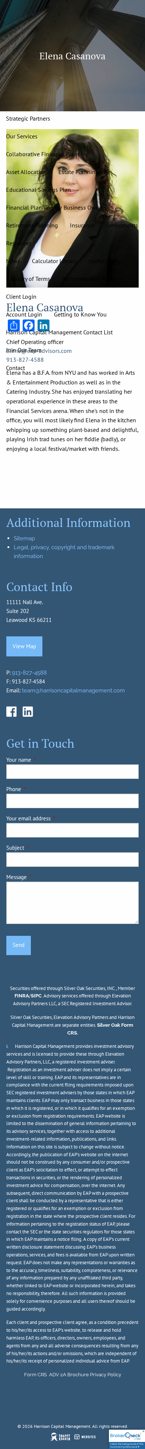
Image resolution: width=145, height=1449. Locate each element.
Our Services (22, 136)
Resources (19, 243)
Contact (15, 367)
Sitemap (24, 538)
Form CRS (35, 1374)
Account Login (24, 314)
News (13, 261)
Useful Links (104, 261)
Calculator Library (54, 261)
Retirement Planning (32, 225)
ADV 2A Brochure (69, 1374)
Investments (122, 225)
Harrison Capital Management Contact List (59, 332)
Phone (39, 789)
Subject (40, 847)
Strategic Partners (28, 118)
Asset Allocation (26, 172)
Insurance (82, 225)
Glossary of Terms (28, 278)
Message (42, 877)
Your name (44, 759)
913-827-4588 (29, 672)
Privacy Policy (105, 1374)
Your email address (54, 818)
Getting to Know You (80, 314)
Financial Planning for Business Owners (56, 207)
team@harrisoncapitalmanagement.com (73, 690)
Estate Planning (78, 172)
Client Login (21, 296)
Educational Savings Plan (38, 189)
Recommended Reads (89, 278)
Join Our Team (24, 350)
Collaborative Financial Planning (47, 154)
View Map (24, 646)
